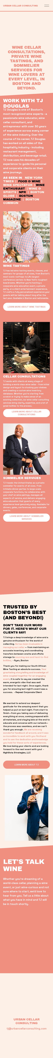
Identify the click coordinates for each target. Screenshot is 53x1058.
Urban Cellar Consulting (20, 6)
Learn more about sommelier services (26, 517)
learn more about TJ (26, 764)
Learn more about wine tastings (26, 306)
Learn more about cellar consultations (26, 413)
